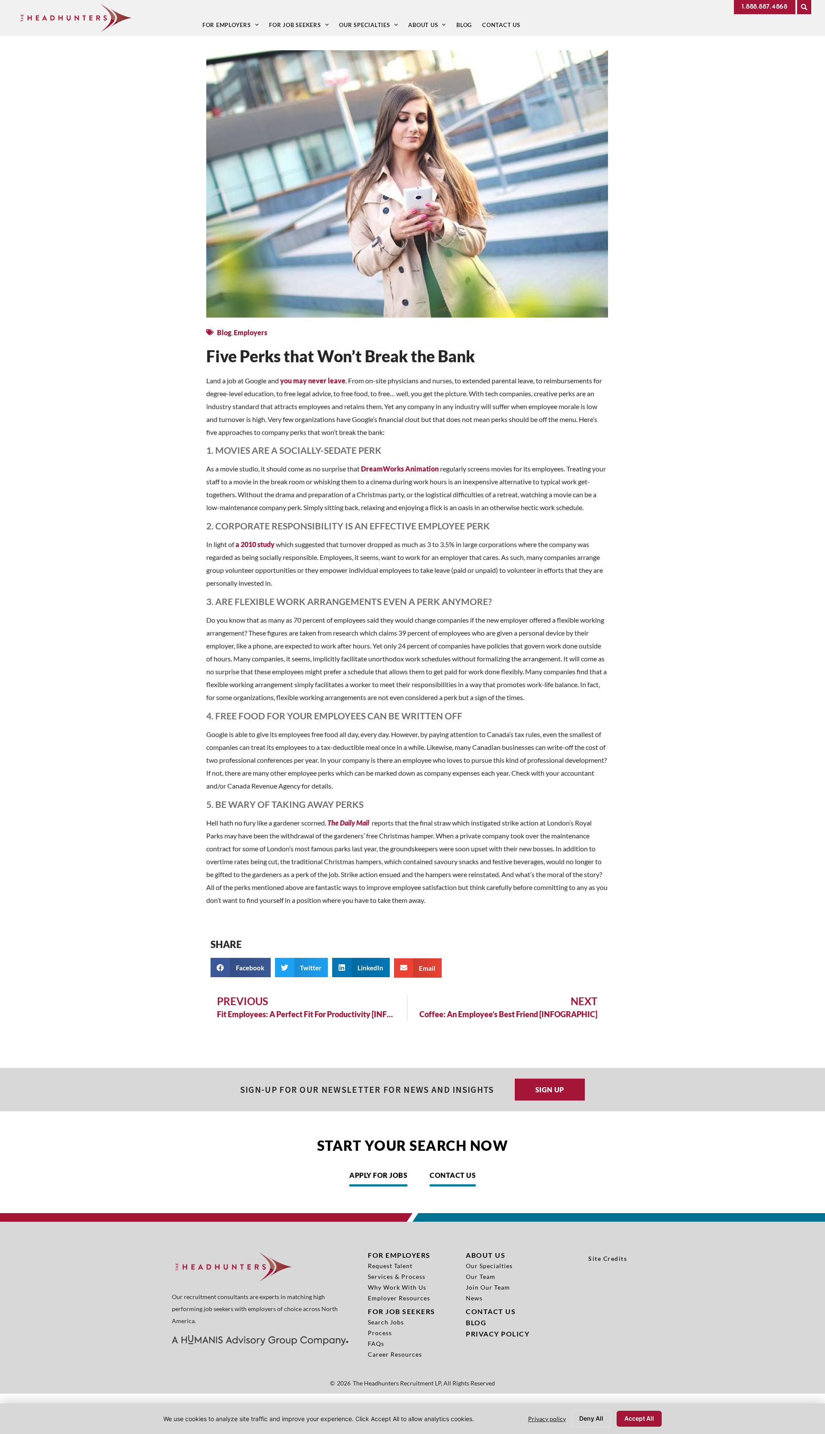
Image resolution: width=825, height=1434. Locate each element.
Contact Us (504, 26)
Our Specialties (371, 26)
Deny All (591, 1418)
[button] (804, 7)
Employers (250, 332)
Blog (466, 26)
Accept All (639, 1418)
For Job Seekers (301, 26)
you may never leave (312, 380)
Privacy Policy (497, 1334)
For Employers (233, 26)
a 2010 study (255, 544)
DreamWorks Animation (400, 469)
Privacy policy (547, 1418)
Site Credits (607, 1258)
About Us (429, 26)
